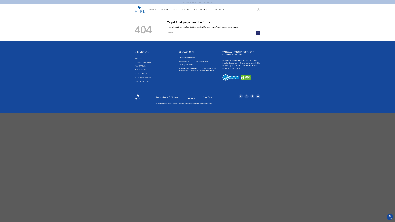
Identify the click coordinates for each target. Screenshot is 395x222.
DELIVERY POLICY (141, 74)
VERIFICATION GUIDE (142, 81)
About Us (153, 9)
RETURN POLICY (140, 70)
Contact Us (216, 9)
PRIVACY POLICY (140, 66)
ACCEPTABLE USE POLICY (143, 77)
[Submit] (258, 33)
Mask (175, 9)
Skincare (165, 9)
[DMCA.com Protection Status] (245, 77)
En (228, 9)
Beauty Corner (200, 9)
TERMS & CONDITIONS (143, 62)
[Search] (258, 9)
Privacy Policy (207, 97)
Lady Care (185, 9)
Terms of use (191, 98)
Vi (224, 9)
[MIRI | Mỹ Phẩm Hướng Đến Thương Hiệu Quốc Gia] (140, 9)
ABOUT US (138, 58)
